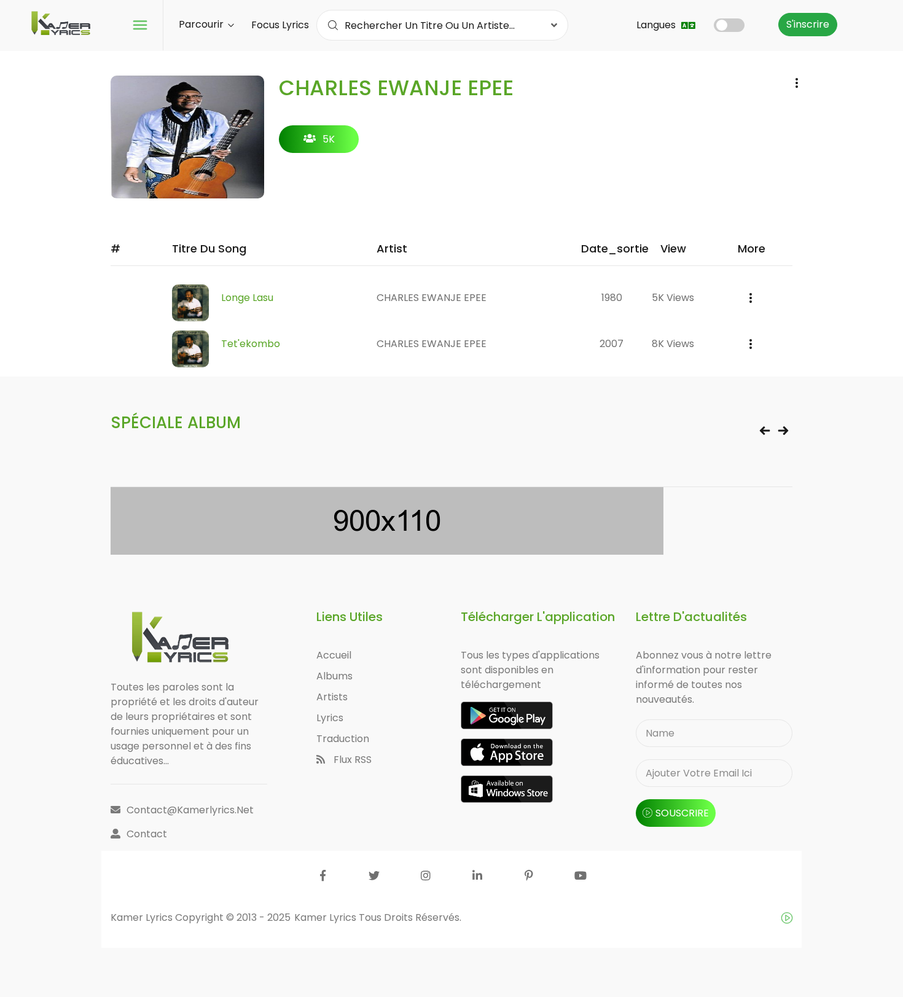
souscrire (682, 813)
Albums (334, 676)
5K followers (319, 142)
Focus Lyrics (280, 25)
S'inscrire (807, 24)
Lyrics (329, 718)
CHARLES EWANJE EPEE (432, 298)
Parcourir (202, 24)
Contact (147, 834)
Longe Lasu (247, 298)
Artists (332, 697)
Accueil (333, 655)
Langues (657, 25)
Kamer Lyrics (326, 917)
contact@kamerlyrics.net (190, 810)
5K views (673, 298)
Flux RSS (351, 760)
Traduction (342, 739)
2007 (612, 344)
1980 (611, 298)
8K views (673, 344)
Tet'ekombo (250, 344)
